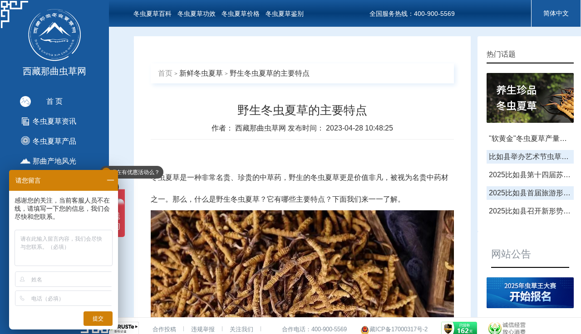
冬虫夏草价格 (241, 13)
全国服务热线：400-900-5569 (412, 13)
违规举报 (203, 329)
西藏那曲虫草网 (261, 128)
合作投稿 (164, 329)
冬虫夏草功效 (196, 13)
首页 (165, 73)
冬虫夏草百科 (152, 13)
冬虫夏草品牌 (152, 40)
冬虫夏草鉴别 (285, 13)
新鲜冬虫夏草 (201, 73)
